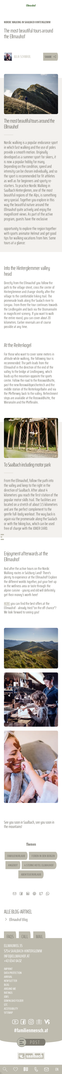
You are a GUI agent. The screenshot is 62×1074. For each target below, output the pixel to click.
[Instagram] (31, 1021)
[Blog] (39, 1021)
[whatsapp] (48, 894)
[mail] (46, 1069)
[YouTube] (15, 1021)
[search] (5, 1069)
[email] (15, 894)
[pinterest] (34, 894)
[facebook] (21, 894)
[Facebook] (23, 1021)
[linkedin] (28, 894)
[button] (31, 648)
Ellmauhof (31, 5)
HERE (7, 603)
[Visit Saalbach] (47, 1021)
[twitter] (41, 894)
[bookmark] (15, 1069)
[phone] (36, 1069)
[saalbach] (31, 1056)
